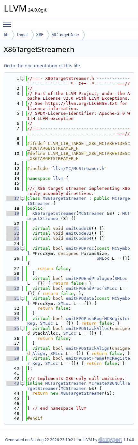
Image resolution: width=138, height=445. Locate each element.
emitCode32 (78, 233)
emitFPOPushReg (84, 318)
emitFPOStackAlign (87, 348)
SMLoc (103, 258)
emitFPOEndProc (84, 288)
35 (12, 328)
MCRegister (117, 318)
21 (12, 228)
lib (6, 34)
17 (12, 198)
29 (12, 278)
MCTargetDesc (65, 34)
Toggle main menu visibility (8, 24)
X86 (39, 34)
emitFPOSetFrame (85, 358)
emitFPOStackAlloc (87, 328)
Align (38, 353)
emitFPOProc (80, 248)
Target (22, 34)
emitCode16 (78, 228)
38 (12, 348)
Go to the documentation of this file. (42, 66)
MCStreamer (91, 213)
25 (12, 248)
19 (12, 213)
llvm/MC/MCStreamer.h (78, 168)
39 (12, 358)
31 (12, 298)
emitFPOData (80, 298)
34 (12, 318)
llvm (58, 178)
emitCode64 (78, 238)
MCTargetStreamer (65, 383)
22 (12, 233)
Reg (31, 323)
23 (12, 238)
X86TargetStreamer (64, 198)
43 (12, 383)
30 (12, 288)
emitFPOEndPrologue (89, 278)
